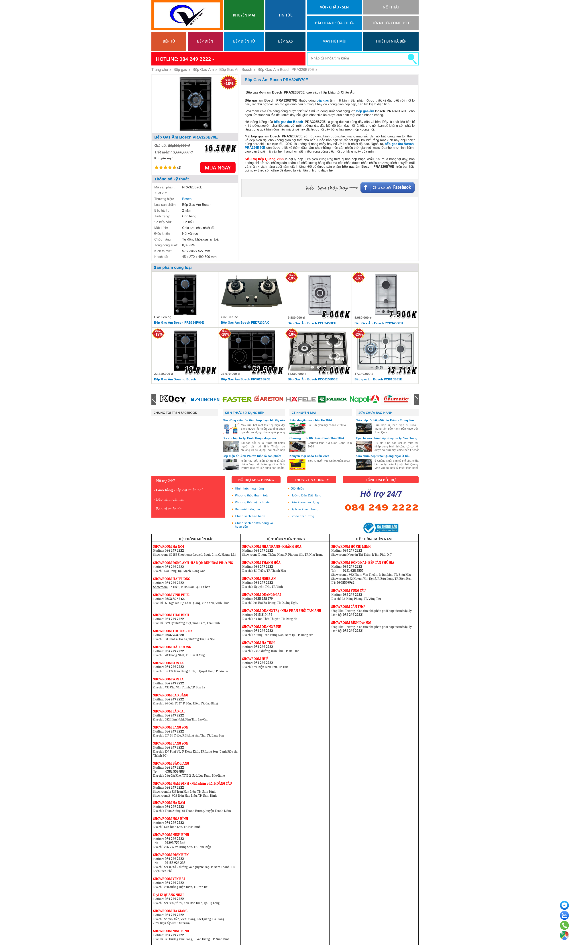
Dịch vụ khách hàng (304, 509)
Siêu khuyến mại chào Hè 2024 (310, 420)
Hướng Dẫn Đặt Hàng (306, 495)
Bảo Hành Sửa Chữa (334, 22)
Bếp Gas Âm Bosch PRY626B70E (245, 379)
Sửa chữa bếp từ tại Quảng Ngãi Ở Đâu (383, 456)
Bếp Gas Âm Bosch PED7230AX (245, 322)
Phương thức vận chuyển (253, 502)
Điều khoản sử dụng (305, 502)
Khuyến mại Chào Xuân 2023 (309, 456)
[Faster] (205, 399)
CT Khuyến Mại (304, 412)
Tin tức (286, 15)
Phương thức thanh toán (252, 495)
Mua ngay (218, 167)
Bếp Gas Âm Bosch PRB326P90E (179, 322)
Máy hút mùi (334, 41)
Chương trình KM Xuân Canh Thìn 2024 (316, 438)
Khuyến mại (244, 15)
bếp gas (322, 100)
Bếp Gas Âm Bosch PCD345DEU (378, 323)
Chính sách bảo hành (250, 516)
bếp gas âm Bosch (289, 122)
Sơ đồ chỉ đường (302, 516)
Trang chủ (159, 69)
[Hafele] (269, 399)
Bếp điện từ (244, 41)
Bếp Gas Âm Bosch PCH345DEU (312, 323)
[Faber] (300, 399)
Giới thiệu (297, 488)
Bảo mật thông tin (247, 509)
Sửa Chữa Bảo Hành (375, 412)
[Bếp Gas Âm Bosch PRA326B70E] (195, 104)
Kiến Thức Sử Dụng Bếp (244, 412)
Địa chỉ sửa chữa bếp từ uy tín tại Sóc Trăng (386, 438)
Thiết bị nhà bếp (391, 41)
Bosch (186, 199)
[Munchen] (173, 399)
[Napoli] (332, 399)
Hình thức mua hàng (249, 488)
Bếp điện (205, 41)
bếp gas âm (365, 111)
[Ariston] (237, 399)
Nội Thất (391, 7)
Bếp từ (169, 41)
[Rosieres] (396, 399)
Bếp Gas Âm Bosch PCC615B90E (313, 379)
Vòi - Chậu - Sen (334, 7)
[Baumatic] (364, 399)
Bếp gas (285, 41)
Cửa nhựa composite (390, 22)
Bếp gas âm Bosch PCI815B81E (378, 379)
